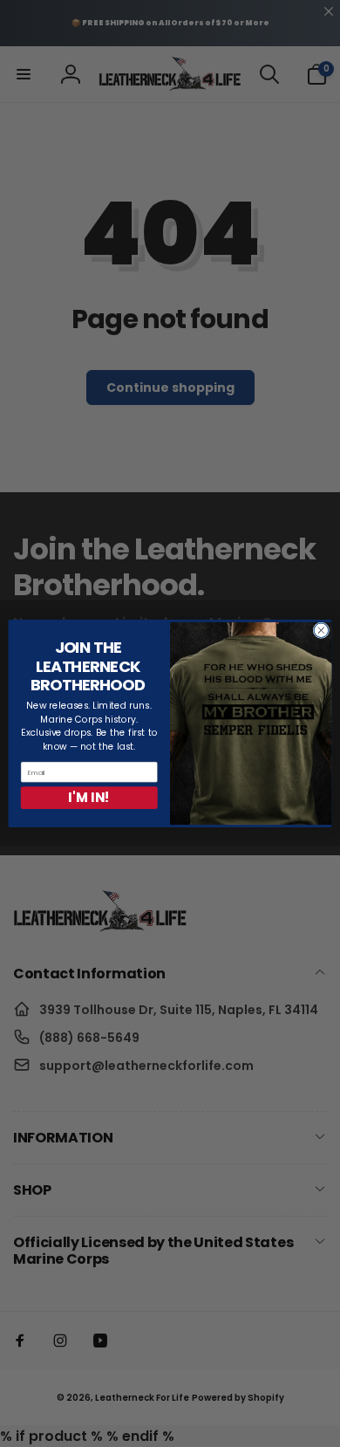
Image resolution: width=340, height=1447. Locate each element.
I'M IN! (89, 797)
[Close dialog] (321, 630)
